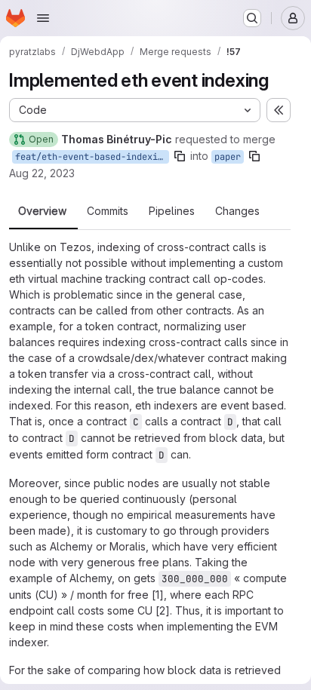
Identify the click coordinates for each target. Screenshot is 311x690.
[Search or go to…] (252, 18)
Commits (107, 211)
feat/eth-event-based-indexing (91, 157)
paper (227, 157)
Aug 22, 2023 (42, 173)
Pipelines (172, 211)
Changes (237, 211)
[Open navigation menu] (43, 18)
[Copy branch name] (180, 156)
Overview (42, 211)
